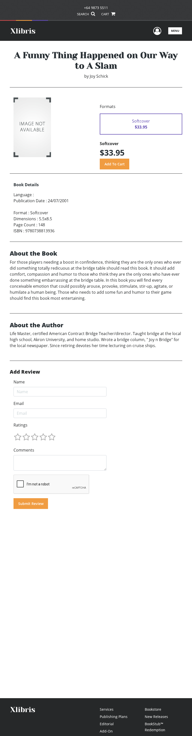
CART (105, 14)
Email (19, 403)
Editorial (107, 723)
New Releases (156, 716)
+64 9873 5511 (96, 7)
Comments (24, 450)
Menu (175, 31)
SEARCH (83, 14)
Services (107, 709)
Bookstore (153, 709)
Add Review (25, 372)
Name (19, 382)
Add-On (106, 731)
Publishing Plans (114, 716)
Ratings (21, 425)
